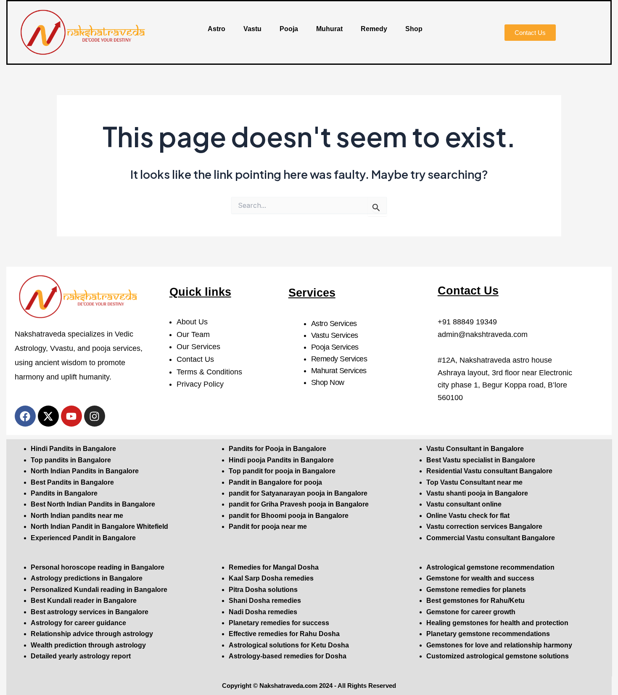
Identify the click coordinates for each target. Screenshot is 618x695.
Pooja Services (335, 347)
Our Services (198, 346)
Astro (216, 28)
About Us (192, 322)
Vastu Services (334, 335)
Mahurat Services (339, 370)
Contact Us (195, 359)
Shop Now (327, 382)
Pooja (289, 28)
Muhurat (329, 28)
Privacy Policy (200, 384)
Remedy (374, 28)
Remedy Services (339, 359)
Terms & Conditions (209, 372)
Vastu (252, 28)
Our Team (193, 334)
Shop (414, 28)
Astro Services (334, 323)
